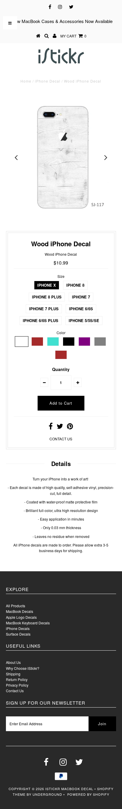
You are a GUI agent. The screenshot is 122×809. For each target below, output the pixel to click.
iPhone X (46, 285)
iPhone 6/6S (81, 308)
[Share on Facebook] (51, 427)
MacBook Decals (19, 611)
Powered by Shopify (88, 794)
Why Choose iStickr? (22, 668)
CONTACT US (60, 438)
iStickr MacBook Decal (69, 788)
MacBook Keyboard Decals (28, 622)
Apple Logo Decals (21, 617)
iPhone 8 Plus (47, 297)
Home (25, 80)
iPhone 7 (81, 297)
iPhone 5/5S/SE (84, 320)
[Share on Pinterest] (70, 427)
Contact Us (15, 690)
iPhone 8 (75, 285)
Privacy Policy (17, 684)
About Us (13, 662)
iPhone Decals (18, 628)
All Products (15, 605)
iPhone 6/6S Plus (40, 320)
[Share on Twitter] (60, 427)
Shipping (13, 673)
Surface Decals (18, 633)
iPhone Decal (47, 80)
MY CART (73, 35)
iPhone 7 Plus (44, 308)
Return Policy (17, 679)
